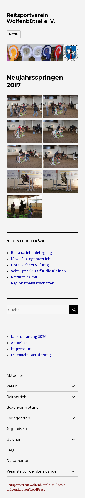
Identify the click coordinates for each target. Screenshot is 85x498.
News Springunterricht (31, 259)
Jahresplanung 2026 (28, 336)
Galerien (14, 439)
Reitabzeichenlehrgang (31, 253)
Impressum (21, 349)
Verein (12, 386)
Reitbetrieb (16, 397)
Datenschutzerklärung (31, 355)
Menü (13, 34)
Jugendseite (17, 429)
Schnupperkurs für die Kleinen (38, 271)
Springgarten (18, 418)
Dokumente (17, 461)
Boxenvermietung (23, 407)
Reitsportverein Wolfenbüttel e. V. (31, 18)
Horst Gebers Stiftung (30, 265)
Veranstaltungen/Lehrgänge (32, 471)
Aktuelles (19, 342)
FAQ (10, 450)
